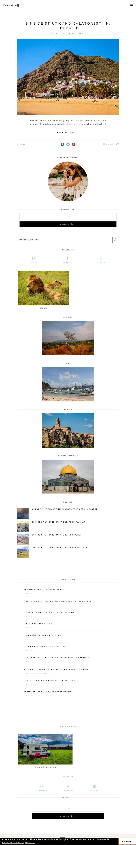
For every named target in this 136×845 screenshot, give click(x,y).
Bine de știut (57, 33)
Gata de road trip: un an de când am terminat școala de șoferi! (57, 658)
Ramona (21, 144)
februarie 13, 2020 (111, 144)
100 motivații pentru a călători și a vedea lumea (49, 612)
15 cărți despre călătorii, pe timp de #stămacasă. (49, 692)
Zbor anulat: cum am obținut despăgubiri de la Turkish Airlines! (58, 601)
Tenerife (81, 33)
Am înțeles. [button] (127, 841)
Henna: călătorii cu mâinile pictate (42, 635)
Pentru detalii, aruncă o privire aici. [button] (18, 842)
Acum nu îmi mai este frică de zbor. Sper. (45, 646)
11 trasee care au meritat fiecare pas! (44, 590)
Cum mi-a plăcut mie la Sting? (39, 624)
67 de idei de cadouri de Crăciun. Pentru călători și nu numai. (56, 669)
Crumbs (28, 593)
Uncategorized (40, 673)
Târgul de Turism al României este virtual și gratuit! (51, 680)
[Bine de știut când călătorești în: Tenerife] (68, 77)
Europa (71, 33)
